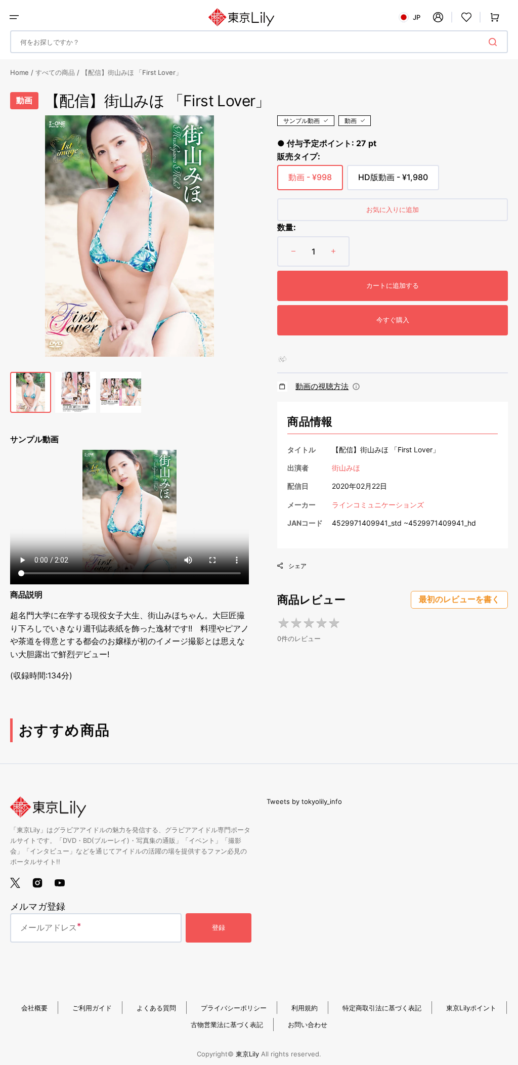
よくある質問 (156, 1008)
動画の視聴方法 (322, 386)
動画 (350, 120)
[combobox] (259, 41)
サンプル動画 (301, 120)
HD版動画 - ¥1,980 (393, 181)
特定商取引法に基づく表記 (381, 1008)
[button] (14, 17)
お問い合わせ (307, 1024)
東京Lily (247, 1054)
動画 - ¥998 (310, 181)
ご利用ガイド (92, 1008)
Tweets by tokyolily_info (304, 801)
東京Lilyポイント (471, 1008)
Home (19, 72)
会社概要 (34, 1008)
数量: (286, 227)
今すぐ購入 (392, 320)
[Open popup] (356, 386)
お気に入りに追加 (392, 209)
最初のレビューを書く (459, 599)
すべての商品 (55, 72)
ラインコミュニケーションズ (378, 504)
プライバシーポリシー (234, 1008)
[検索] (495, 42)
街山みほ (346, 467)
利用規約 (304, 1008)
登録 (218, 927)
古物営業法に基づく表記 (227, 1024)
